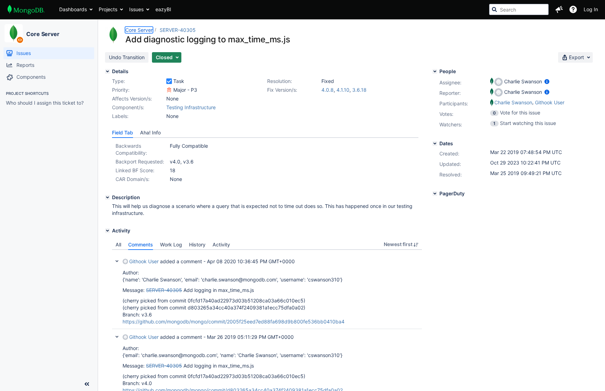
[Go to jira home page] (26, 9)
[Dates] (434, 143)
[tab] (123, 132)
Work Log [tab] (171, 244)
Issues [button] (136, 9)
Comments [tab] (140, 244)
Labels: (120, 116)
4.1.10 (342, 90)
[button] (559, 9)
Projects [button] (108, 9)
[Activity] (107, 230)
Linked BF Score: (135, 170)
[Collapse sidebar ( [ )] (86, 384)
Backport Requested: (140, 162)
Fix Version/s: (282, 90)
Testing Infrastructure (191, 107)
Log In (591, 9)
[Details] (107, 71)
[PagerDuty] (434, 193)
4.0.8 (327, 90)
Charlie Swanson (513, 102)
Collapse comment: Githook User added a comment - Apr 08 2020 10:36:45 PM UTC (117, 261)
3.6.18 (359, 90)
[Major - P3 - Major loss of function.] (169, 90)
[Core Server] (13, 33)
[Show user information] (547, 81)
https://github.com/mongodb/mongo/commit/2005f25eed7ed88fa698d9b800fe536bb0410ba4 (234, 321)
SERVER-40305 (178, 30)
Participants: (453, 103)
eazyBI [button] (163, 9)
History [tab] (197, 244)
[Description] (107, 197)
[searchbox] (519, 9)
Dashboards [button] (73, 9)
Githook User (144, 261)
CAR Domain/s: (132, 179)
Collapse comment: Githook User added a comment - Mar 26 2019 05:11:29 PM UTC (117, 337)
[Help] (573, 9)
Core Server (43, 34)
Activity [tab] (221, 244)
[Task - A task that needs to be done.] (169, 81)
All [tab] (118, 244)
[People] (434, 71)
